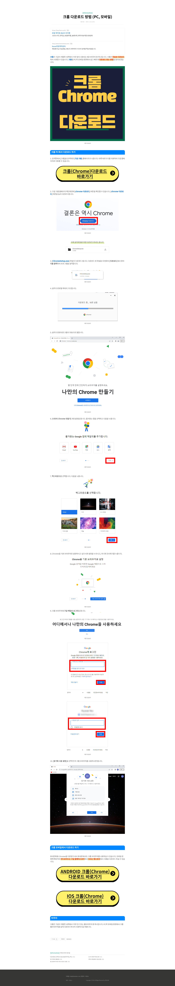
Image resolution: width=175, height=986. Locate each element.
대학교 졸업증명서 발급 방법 (94, 959)
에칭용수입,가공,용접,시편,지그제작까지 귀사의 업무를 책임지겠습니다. (74, 49)
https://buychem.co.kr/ (59, 30)
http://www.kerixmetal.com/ (60, 43)
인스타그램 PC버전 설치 (93, 957)
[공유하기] (56, 939)
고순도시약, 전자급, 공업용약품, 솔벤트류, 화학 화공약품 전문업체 (72, 36)
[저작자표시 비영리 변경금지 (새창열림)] (68, 939)
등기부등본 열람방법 (54, 959)
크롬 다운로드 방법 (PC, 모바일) (87, 17)
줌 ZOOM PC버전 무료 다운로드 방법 (58, 961)
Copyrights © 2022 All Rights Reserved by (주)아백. (97, 980)
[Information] (87, 13)
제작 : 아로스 (69, 980)
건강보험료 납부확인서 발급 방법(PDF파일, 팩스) (61, 957)
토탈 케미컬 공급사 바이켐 (61, 33)
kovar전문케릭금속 (59, 46)
